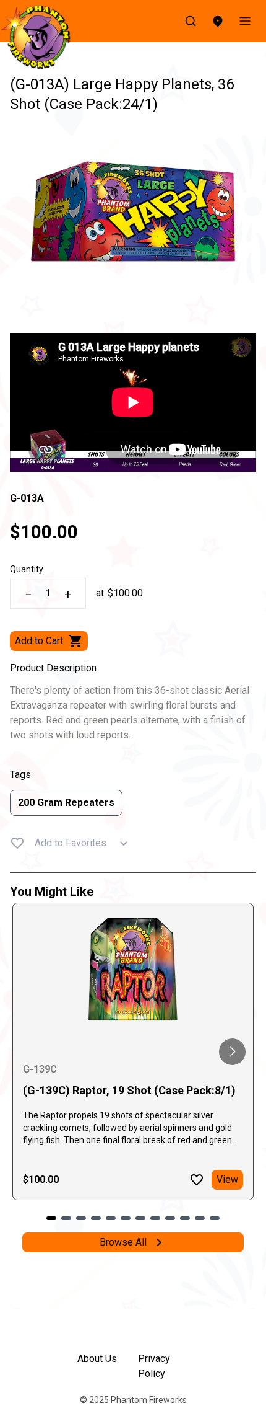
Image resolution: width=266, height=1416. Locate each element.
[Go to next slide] (232, 1051)
